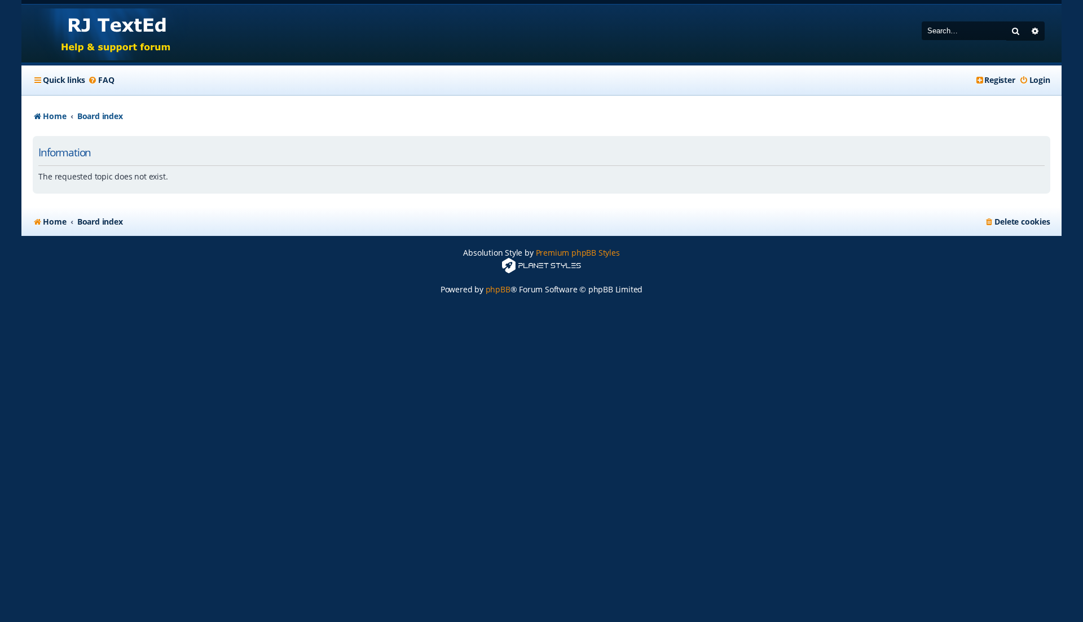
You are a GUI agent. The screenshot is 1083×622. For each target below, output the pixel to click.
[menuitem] (101, 80)
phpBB (498, 289)
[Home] (105, 34)
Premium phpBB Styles (578, 252)
